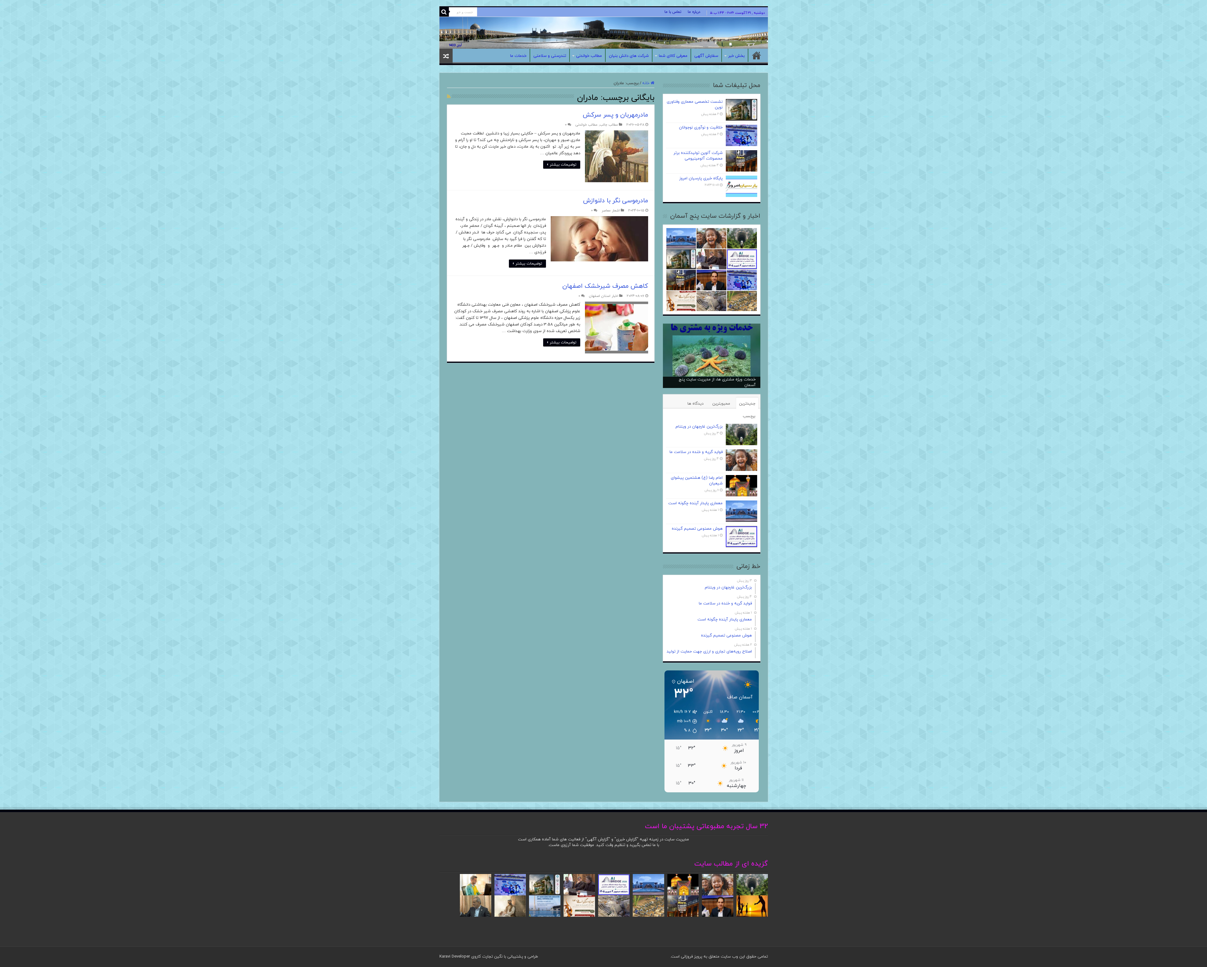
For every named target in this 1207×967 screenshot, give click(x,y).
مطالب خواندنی (589, 56)
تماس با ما (672, 11)
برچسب (749, 416)
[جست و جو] (444, 12)
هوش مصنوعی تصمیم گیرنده (697, 529)
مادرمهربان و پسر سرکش (615, 115)
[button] (682, 721)
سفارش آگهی (706, 56)
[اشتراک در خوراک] (448, 97)
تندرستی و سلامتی (549, 56)
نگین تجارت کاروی (486, 956)
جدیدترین (747, 404)
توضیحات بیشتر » (561, 164)
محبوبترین (721, 404)
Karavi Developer (454, 956)
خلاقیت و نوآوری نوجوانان (701, 127)
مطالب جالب (609, 124)
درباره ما (694, 11)
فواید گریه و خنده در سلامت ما (696, 452)
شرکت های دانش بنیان (629, 56)
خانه (756, 55)
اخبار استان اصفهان (603, 295)
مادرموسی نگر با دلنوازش (615, 200)
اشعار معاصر (611, 210)
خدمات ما (518, 56)
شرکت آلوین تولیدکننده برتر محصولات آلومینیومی (698, 155)
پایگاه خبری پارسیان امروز (701, 178)
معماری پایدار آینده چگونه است (695, 503)
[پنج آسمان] (603, 33)
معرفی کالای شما (673, 56)
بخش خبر (736, 56)
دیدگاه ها (695, 404)
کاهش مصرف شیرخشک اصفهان (605, 286)
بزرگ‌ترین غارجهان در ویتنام (699, 426)
